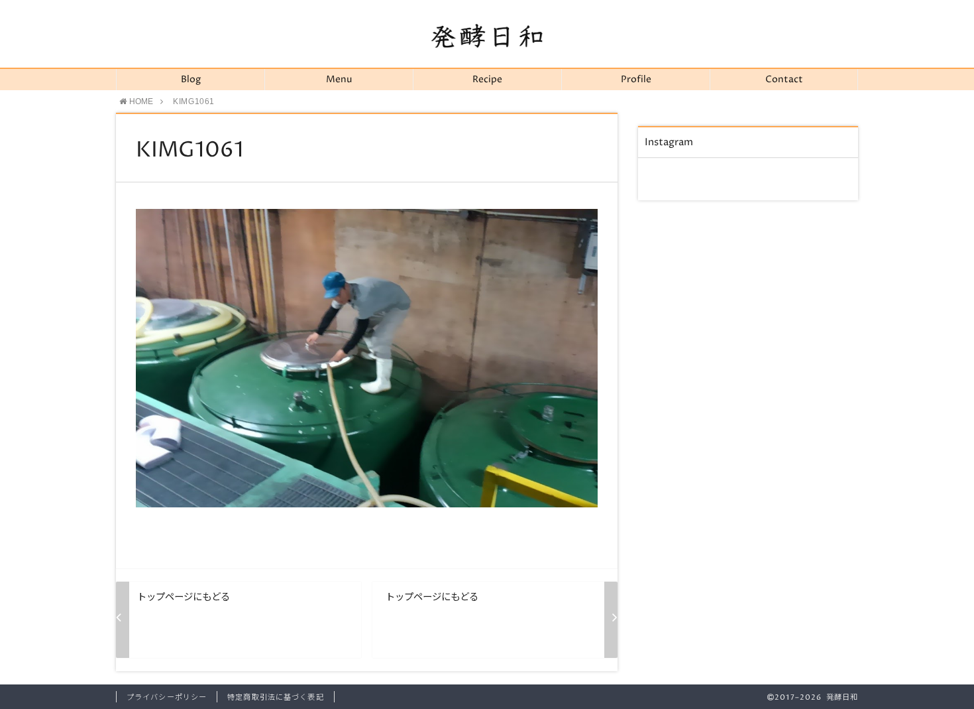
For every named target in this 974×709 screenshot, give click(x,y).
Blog (191, 80)
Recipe (487, 80)
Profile (636, 80)
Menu (339, 80)
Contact (784, 80)
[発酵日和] (487, 35)
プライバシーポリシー (167, 697)
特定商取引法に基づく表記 (275, 697)
